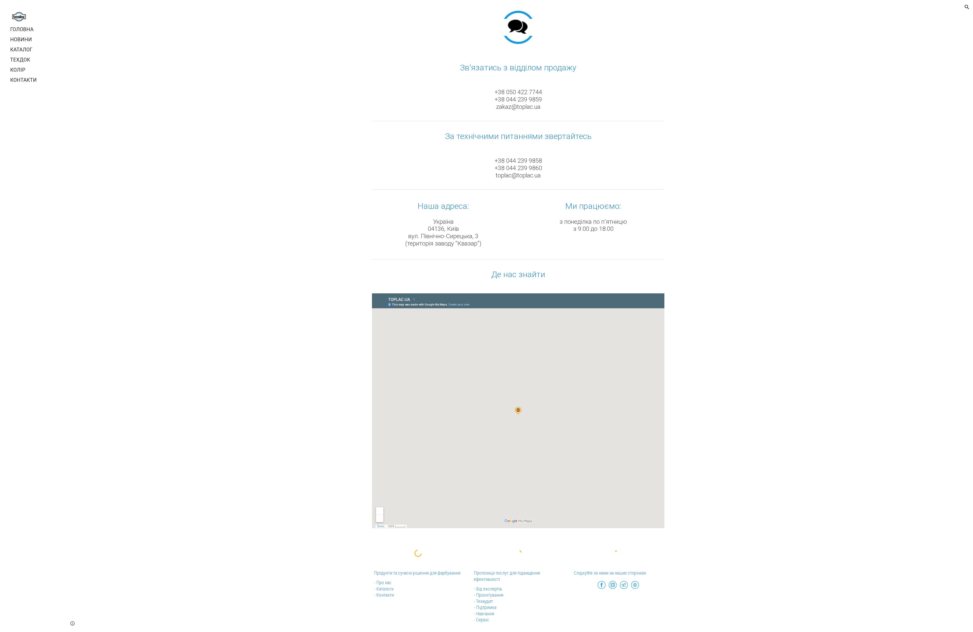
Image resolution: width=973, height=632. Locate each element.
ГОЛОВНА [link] (21, 29)
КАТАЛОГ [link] (21, 50)
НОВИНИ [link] (21, 39)
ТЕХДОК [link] (20, 60)
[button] (967, 7)
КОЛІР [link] (17, 70)
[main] (518, 67)
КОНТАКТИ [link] (23, 80)
